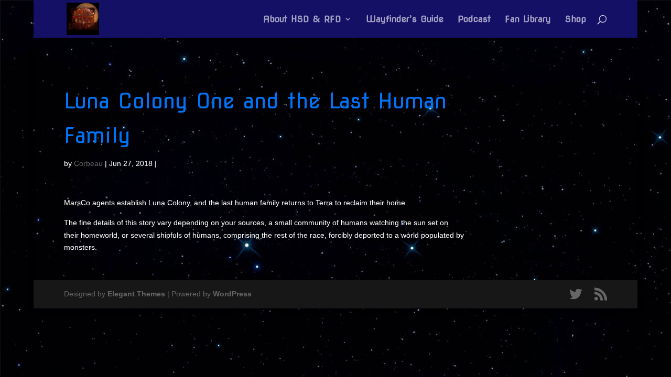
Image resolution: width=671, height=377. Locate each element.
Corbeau (88, 163)
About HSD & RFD (302, 19)
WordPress (232, 294)
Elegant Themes (136, 294)
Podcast (474, 19)
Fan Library (528, 19)
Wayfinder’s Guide (404, 19)
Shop (575, 19)
